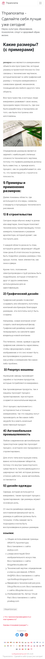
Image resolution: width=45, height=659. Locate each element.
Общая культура (10, 609)
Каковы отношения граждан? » (15, 625)
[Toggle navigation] (40, 3)
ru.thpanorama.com (19, 654)
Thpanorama (11, 3)
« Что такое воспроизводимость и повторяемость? (17, 618)
